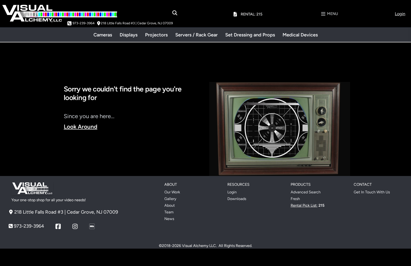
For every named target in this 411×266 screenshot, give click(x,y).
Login (232, 192)
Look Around (80, 126)
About (169, 205)
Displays (128, 35)
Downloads (236, 198)
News (169, 218)
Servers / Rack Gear (196, 35)
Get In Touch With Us (372, 192)
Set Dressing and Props (250, 35)
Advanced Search (306, 192)
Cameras (102, 35)
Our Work (172, 192)
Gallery (170, 198)
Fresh (295, 198)
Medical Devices (300, 35)
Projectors (156, 35)
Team (169, 212)
